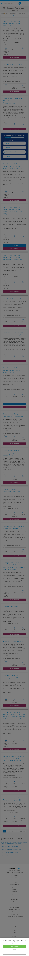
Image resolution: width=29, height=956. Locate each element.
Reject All (14, 949)
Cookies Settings (14, 953)
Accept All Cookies (14, 946)
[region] (14, 947)
